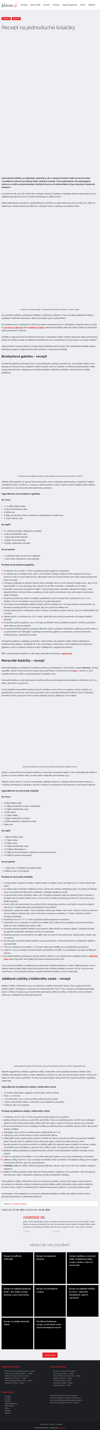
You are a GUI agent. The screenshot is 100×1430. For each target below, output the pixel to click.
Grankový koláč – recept (62, 1385)
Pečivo (82, 5)
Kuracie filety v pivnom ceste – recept (66, 1376)
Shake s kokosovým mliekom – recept (18, 1373)
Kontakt (59, 1424)
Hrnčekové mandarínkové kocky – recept (20, 1371)
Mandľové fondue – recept (14, 1383)
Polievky (55, 5)
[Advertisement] (50, 53)
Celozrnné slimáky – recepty (63, 1373)
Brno (75, 670)
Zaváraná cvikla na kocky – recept (17, 1376)
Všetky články (50, 1355)
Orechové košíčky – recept (63, 1383)
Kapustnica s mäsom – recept (15, 1378)
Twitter (27, 1231)
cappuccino (66, 653)
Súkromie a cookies (47, 1424)
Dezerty (46, 5)
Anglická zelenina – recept (62, 1378)
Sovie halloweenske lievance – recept (18, 1380)
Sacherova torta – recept (62, 1380)
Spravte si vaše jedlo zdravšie (64, 1371)
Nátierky (91, 5)
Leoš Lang (62, 1428)
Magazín (8, 1413)
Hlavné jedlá (35, 5)
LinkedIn (56, 1231)
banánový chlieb (36, 327)
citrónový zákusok (13, 327)
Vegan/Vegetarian (69, 5)
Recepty (24, 5)
